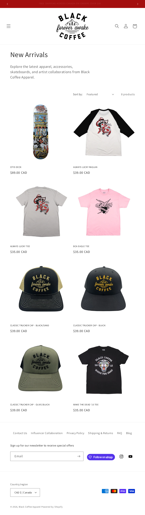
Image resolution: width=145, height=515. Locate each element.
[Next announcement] (137, 4)
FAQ (119, 433)
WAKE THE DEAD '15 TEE (86, 404)
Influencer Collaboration (47, 433)
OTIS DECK (15, 167)
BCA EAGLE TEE (81, 246)
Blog (129, 433)
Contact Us (20, 433)
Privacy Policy (75, 433)
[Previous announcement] (7, 4)
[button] (8, 26)
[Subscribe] (78, 456)
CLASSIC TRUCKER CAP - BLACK (89, 325)
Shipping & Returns (100, 433)
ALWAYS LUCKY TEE (20, 246)
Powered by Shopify (52, 506)
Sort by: (78, 94)
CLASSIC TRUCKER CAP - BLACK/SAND (29, 325)
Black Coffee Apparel (30, 506)
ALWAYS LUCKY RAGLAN (85, 167)
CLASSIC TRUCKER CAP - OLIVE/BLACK (30, 404)
